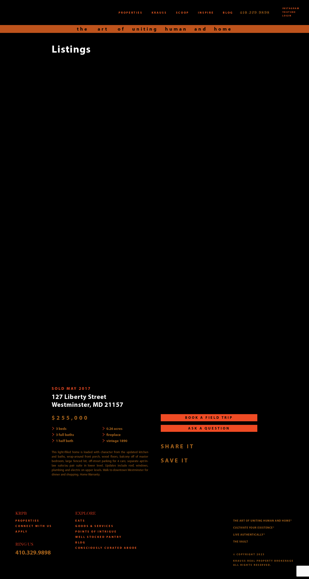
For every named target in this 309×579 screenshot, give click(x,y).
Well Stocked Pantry (98, 537)
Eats (80, 520)
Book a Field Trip (209, 417)
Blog (80, 542)
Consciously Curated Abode (106, 547)
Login (286, 15)
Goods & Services (94, 526)
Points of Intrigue (96, 531)
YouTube (289, 12)
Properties (27, 520)
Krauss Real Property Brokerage (42, 12)
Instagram (290, 8)
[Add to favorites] (195, 460)
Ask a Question (209, 428)
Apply (21, 531)
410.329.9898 (33, 552)
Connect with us (33, 526)
